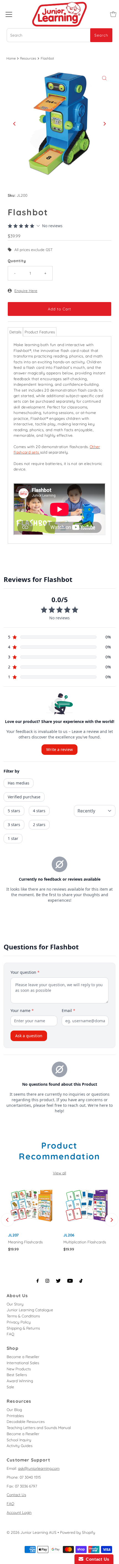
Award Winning (20, 1380)
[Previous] (15, 123)
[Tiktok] (80, 1281)
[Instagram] (47, 1281)
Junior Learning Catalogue (30, 1309)
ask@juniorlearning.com (39, 1468)
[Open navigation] (8, 14)
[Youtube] (70, 1281)
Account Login (19, 1512)
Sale (10, 1386)
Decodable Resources (26, 1421)
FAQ (10, 1334)
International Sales (23, 1362)
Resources (28, 58)
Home (11, 58)
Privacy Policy (19, 1322)
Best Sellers (17, 1374)
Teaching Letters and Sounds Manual (39, 1427)
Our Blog (14, 1409)
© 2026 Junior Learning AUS (31, 1532)
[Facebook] (38, 1281)
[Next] (104, 123)
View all (59, 1173)
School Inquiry (19, 1439)
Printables (15, 1415)
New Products (19, 1368)
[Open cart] (113, 14)
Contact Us (16, 1494)
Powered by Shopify (77, 1532)
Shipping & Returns (23, 1328)
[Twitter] (58, 1281)
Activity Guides (19, 1445)
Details (15, 331)
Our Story (15, 1304)
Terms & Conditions (23, 1315)
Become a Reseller (23, 1356)
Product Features (40, 331)
